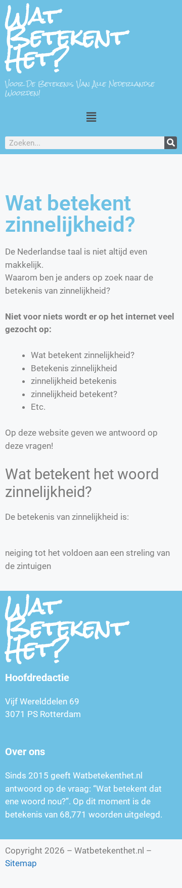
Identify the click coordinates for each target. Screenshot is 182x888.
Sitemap (21, 863)
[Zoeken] (170, 142)
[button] (91, 117)
